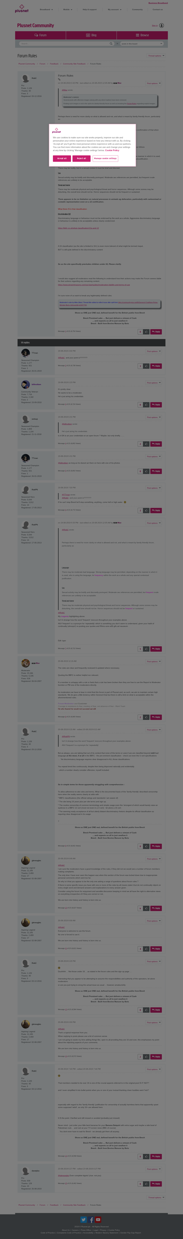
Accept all (62, 159)
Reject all (81, 159)
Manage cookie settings (105, 159)
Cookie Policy (112, 150)
